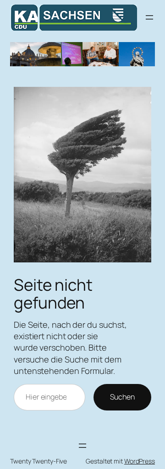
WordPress (139, 461)
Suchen (122, 397)
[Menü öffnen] (149, 17)
